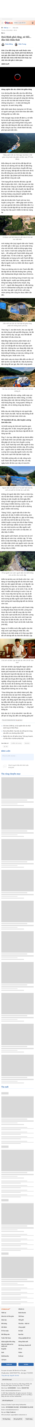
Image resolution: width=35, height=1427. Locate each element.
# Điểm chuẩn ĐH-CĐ (19, 22)
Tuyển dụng (29, 1419)
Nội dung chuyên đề (24, 1345)
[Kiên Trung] (16, 44)
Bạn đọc (20, 1334)
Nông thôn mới (23, 1341)
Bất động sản (5, 1334)
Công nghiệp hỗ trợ (24, 1338)
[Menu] (2, 23)
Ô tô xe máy (5, 1331)
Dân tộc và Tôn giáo (7, 1316)
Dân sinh (15, 27)
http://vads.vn (11, 1412)
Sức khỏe (4, 1327)
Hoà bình (27, 743)
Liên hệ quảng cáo (7, 1400)
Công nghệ (21, 1327)
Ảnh (2, 1352)
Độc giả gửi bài (18, 1419)
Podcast (20, 1356)
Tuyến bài (9, 1364)
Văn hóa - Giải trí (23, 1323)
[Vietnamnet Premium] (5, 1310)
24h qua (3, 1359)
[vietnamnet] (8, 23)
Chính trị (21, 1309)
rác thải (6, 746)
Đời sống (4, 1323)
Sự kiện (26, 1364)
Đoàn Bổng (9, 44)
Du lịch (20, 1331)
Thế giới (21, 1320)
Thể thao (21, 1316)
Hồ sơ (20, 1349)
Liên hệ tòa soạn (7, 1379)
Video (20, 1352)
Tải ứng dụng (6, 1419)
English (3, 1349)
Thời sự (6, 27)
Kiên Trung (22, 44)
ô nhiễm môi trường (16, 743)
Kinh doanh (22, 1312)
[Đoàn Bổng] (2, 44)
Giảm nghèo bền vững (8, 1341)
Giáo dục (4, 1320)
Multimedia (5, 1356)
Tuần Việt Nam (6, 1338)
